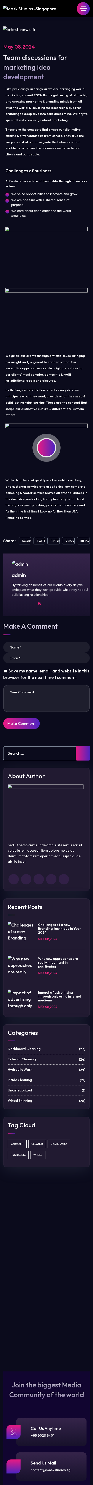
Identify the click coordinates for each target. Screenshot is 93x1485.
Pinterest (55, 540)
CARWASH (17, 1143)
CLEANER (37, 1143)
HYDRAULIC (18, 1154)
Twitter (41, 540)
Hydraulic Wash (46, 1069)
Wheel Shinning (46, 1100)
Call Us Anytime (46, 1428)
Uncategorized (46, 1090)
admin (19, 575)
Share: (9, 540)
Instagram (85, 540)
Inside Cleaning (46, 1080)
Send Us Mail (43, 1463)
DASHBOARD (59, 1143)
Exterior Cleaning (46, 1059)
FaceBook (26, 540)
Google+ (70, 540)
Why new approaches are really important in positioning (58, 962)
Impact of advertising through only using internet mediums (59, 996)
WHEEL (37, 1154)
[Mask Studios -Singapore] (29, 8)
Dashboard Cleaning (46, 1049)
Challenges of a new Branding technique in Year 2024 (59, 928)
